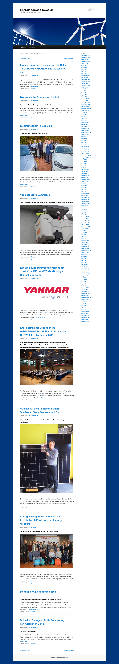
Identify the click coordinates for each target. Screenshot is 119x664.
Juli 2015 (84, 230)
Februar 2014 (85, 264)
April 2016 (84, 213)
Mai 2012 (83, 305)
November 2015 (85, 223)
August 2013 (85, 276)
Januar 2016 (84, 219)
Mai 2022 (83, 69)
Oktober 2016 (85, 201)
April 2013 (84, 284)
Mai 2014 (83, 258)
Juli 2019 (84, 136)
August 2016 (85, 205)
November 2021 (85, 81)
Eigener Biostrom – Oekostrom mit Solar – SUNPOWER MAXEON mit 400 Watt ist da (43, 68)
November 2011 (85, 317)
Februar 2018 (85, 169)
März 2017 (84, 191)
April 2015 (84, 236)
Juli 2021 (84, 89)
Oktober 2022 (85, 59)
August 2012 (85, 299)
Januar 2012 (84, 313)
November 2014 (85, 246)
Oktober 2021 (85, 83)
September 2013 (86, 274)
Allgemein (32, 88)
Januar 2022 (84, 77)
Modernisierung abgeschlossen (38, 591)
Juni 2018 (84, 162)
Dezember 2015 (85, 221)
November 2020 (85, 105)
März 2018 (84, 168)
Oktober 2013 (85, 272)
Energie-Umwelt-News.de (37, 10)
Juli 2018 (84, 160)
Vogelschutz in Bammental (35, 194)
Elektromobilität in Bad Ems (36, 125)
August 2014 (85, 252)
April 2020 (84, 118)
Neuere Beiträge (69, 58)
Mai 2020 (83, 116)
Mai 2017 (83, 187)
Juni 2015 (84, 232)
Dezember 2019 (85, 126)
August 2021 (85, 87)
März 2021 (84, 97)
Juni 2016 (84, 209)
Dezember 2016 (85, 197)
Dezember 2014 (85, 244)
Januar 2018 (84, 171)
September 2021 (86, 85)
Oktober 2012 (85, 295)
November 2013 (85, 270)
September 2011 (86, 321)
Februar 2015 (85, 240)
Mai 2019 (83, 140)
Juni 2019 (84, 138)
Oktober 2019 (85, 130)
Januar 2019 (84, 148)
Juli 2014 (84, 254)
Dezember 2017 (85, 173)
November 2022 (85, 57)
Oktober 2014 (85, 248)
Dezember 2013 (85, 268)
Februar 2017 (85, 193)
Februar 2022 (85, 75)
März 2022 (84, 73)
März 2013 (84, 286)
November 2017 (85, 175)
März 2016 (84, 215)
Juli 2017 (84, 183)
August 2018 (85, 158)
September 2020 (86, 108)
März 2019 (84, 144)
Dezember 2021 (85, 79)
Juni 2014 (84, 256)
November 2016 (85, 199)
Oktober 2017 (85, 177)
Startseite (23, 47)
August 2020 (85, 110)
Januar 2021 (84, 101)
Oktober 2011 (85, 319)
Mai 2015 (83, 234)
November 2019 (85, 128)
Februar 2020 (85, 122)
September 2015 (86, 227)
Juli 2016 (84, 207)
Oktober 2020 (85, 106)
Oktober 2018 (85, 154)
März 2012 (84, 309)
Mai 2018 (83, 164)
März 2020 (84, 120)
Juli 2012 (84, 301)
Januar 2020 (84, 124)
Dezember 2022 (85, 55)
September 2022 (86, 61)
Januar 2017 (84, 195)
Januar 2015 (84, 242)
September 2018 (86, 156)
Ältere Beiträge (25, 58)
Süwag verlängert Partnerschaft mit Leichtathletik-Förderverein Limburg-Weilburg (41, 520)
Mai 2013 (83, 282)
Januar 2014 (84, 266)
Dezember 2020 (85, 103)
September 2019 (86, 132)
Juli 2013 (84, 278)
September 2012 (86, 297)
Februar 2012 (85, 311)
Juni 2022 (84, 67)
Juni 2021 (84, 91)
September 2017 (86, 179)
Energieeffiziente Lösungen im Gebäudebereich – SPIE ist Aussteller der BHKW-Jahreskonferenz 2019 (43, 331)
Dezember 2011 (85, 315)
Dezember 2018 (85, 150)
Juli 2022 (84, 65)
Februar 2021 (85, 99)
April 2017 (84, 189)
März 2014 (84, 262)
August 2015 (85, 229)
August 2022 (85, 63)
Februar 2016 (85, 217)
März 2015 (84, 238)
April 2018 (84, 166)
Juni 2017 (84, 185)
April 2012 (84, 307)
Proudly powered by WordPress (59, 657)
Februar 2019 (85, 146)
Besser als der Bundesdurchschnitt (40, 97)
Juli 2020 (84, 112)
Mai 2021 (83, 93)
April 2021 (84, 95)
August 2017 (85, 181)
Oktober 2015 (85, 225)
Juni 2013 (84, 280)
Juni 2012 (84, 303)
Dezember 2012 (85, 292)
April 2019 (84, 142)
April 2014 (84, 260)
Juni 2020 (84, 114)
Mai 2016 (83, 211)
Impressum (32, 47)
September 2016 (86, 203)
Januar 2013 (84, 290)
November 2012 (85, 293)
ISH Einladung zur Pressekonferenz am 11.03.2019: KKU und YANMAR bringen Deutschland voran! (42, 271)
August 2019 (85, 134)
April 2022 (84, 71)
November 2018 (85, 152)
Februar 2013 (85, 288)
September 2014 (86, 250)
